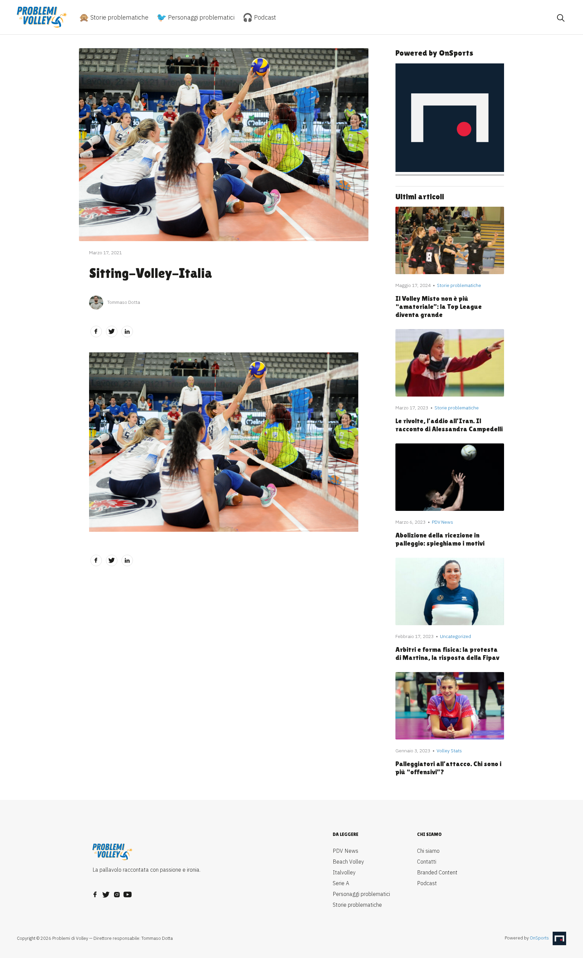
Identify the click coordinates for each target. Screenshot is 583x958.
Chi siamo (428, 850)
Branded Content (437, 872)
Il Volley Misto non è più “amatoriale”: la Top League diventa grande (438, 306)
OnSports (539, 938)
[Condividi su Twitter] (111, 331)
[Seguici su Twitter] (106, 892)
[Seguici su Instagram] (116, 892)
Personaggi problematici (200, 17)
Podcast (264, 17)
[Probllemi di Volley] (42, 17)
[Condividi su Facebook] (96, 331)
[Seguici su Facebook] (95, 892)
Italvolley (344, 872)
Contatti (426, 861)
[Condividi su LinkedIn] (127, 331)
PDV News (345, 850)
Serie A (341, 883)
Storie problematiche (118, 17)
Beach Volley (348, 861)
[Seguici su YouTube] (127, 892)
